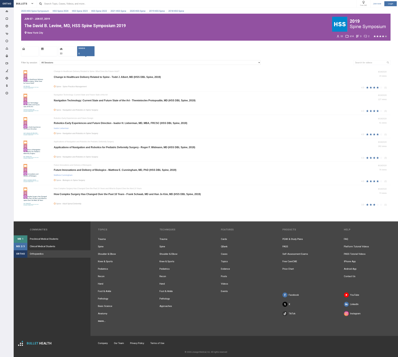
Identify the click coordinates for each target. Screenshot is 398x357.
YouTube (354, 295)
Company (103, 343)
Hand (100, 283)
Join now (377, 4)
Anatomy (102, 313)
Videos (224, 283)
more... (102, 321)
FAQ (346, 239)
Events (224, 291)
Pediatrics (103, 268)
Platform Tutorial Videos (356, 246)
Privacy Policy (137, 343)
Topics (224, 261)
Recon (101, 276)
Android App (350, 268)
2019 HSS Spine (157, 11)
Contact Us (349, 276)
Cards (224, 239)
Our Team (119, 343)
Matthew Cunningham (63, 175)
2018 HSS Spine (176, 11)
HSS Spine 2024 (61, 11)
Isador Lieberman (61, 128)
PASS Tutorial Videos (355, 254)
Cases (224, 254)
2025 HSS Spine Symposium (35, 11)
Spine (101, 246)
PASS (285, 246)
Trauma (102, 239)
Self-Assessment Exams (295, 254)
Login (390, 3)
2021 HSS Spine (119, 11)
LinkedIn (354, 304)
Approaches (166, 306)
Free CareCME (289, 261)
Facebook (294, 295)
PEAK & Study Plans (292, 239)
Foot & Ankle (104, 291)
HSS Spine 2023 (80, 11)
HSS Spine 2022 (99, 11)
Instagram (355, 313)
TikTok (292, 313)
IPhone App (350, 261)
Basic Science (105, 306)
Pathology (103, 298)
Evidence (225, 268)
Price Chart (288, 268)
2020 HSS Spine (138, 11)
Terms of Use (157, 343)
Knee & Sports (105, 261)
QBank (224, 246)
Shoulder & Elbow (107, 254)
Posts (224, 276)
